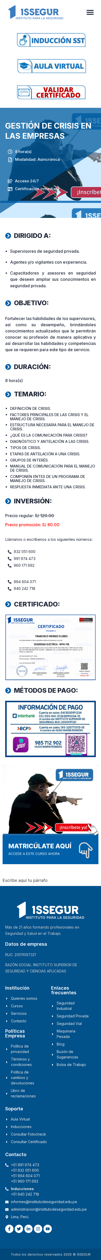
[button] (90, 12)
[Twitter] (19, 1229)
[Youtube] (48, 1229)
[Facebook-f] (9, 1229)
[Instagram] (38, 1229)
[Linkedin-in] (28, 1229)
